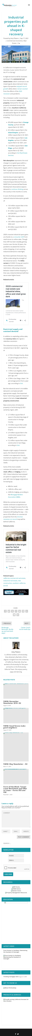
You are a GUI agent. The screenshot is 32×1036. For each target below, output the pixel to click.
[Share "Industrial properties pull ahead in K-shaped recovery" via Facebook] (5, 611)
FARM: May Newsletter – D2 (15, 764)
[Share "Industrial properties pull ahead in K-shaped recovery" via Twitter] (9, 611)
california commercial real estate (14, 578)
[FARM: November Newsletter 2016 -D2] (16, 691)
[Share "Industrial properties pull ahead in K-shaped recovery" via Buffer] (23, 611)
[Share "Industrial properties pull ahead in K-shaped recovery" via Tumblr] (12, 611)
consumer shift (19, 237)
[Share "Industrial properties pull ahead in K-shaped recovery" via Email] (14, 615)
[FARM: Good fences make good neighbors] (16, 715)
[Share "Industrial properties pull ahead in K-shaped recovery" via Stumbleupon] (26, 611)
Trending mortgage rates (10, 976)
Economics (19, 41)
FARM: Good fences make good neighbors (14, 727)
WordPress (27, 1031)
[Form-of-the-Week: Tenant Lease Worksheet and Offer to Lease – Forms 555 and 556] (16, 776)
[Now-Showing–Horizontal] (16, 597)
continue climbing (17, 189)
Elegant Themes (13, 1031)
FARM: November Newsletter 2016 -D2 (12, 702)
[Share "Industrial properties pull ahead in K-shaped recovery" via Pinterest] (16, 611)
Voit (21, 383)
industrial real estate (10, 581)
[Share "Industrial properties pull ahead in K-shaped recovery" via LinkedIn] (19, 611)
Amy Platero (14, 38)
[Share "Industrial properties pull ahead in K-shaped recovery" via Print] (18, 615)
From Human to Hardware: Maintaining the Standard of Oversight (15, 951)
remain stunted (22, 89)
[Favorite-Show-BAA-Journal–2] (16, 922)
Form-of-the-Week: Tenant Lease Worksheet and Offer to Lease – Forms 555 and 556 (15, 789)
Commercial (11, 41)
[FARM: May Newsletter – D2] (16, 746)
